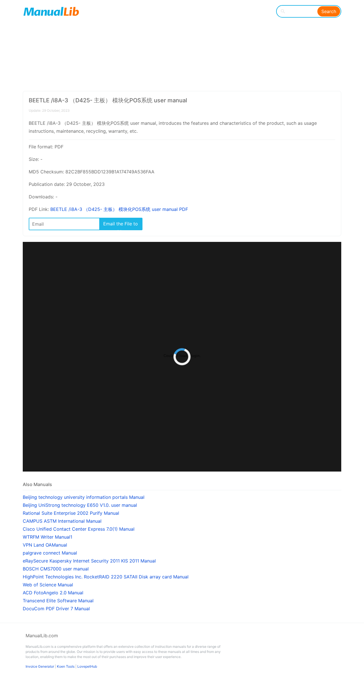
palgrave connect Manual (50, 553)
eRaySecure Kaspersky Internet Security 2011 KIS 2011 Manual (89, 561)
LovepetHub (87, 666)
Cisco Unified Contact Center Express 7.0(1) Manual (79, 529)
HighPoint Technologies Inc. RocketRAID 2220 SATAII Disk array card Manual (106, 577)
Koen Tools (66, 666)
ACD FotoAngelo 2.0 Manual (53, 592)
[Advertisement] (177, 45)
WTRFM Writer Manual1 (47, 537)
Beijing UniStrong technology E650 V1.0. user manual (80, 505)
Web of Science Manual (48, 585)
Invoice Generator (40, 666)
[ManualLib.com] (51, 11)
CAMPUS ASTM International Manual (62, 521)
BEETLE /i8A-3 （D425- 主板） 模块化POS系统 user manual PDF (119, 209)
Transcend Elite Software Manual (58, 600)
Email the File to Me (120, 225)
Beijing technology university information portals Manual (83, 497)
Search (328, 11)
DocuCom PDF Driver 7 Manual (56, 608)
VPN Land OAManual (45, 545)
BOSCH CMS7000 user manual (56, 569)
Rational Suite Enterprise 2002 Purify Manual (71, 513)
